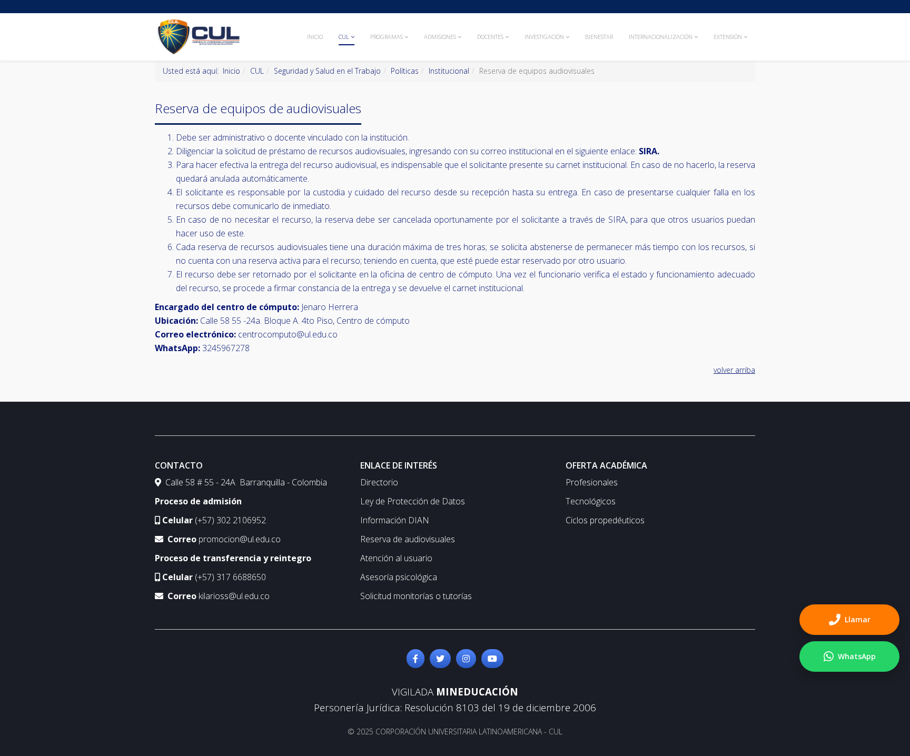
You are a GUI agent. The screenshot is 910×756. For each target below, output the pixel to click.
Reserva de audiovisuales (407, 539)
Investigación (544, 37)
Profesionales (592, 482)
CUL (344, 37)
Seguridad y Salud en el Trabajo (327, 71)
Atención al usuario (396, 558)
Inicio (315, 37)
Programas (386, 37)
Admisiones (440, 37)
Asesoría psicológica (398, 577)
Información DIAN (394, 520)
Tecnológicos (591, 501)
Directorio (379, 482)
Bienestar (599, 37)
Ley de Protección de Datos (412, 501)
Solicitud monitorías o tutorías (416, 596)
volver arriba (734, 370)
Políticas (405, 71)
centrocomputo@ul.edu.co (288, 334)
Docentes (490, 37)
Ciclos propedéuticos (605, 520)
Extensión (728, 37)
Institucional (449, 71)
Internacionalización (661, 37)
